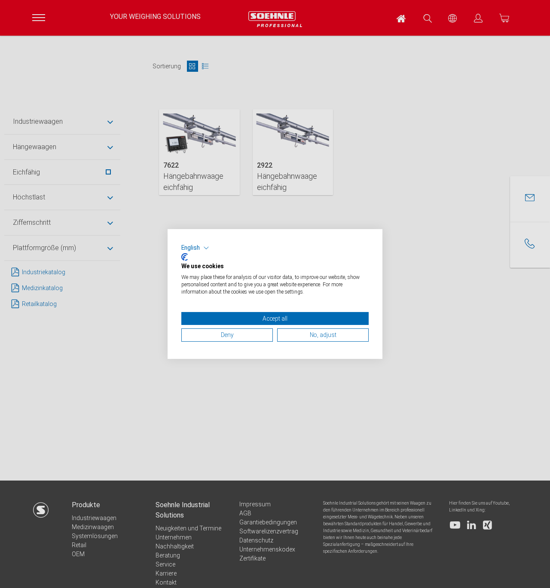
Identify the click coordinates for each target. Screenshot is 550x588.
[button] (195, 248)
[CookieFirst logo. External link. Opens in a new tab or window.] (184, 257)
